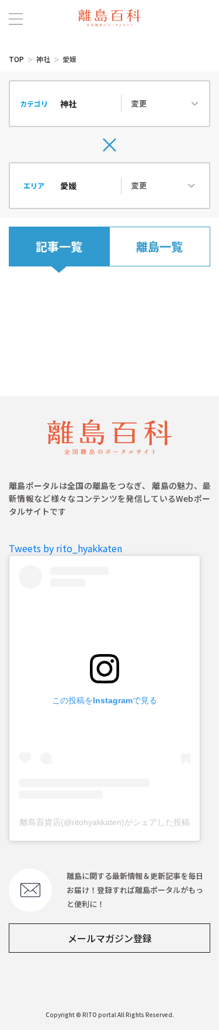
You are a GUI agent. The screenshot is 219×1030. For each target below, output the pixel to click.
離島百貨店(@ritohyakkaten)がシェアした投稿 (105, 822)
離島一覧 (159, 246)
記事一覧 (59, 246)
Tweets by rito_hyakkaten (65, 548)
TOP (16, 59)
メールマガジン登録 (110, 938)
